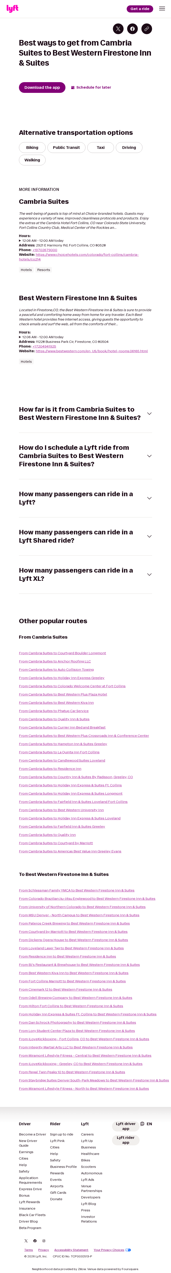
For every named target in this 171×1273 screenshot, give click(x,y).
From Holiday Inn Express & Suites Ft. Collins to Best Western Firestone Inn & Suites (88, 1014)
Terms (28, 1250)
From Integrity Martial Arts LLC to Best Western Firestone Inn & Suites (76, 1047)
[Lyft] (12, 9)
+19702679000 (44, 250)
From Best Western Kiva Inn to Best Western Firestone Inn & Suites (73, 973)
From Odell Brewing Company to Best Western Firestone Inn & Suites (75, 997)
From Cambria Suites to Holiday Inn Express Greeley (61, 677)
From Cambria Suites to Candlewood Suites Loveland (62, 760)
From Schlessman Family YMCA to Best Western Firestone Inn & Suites (76, 890)
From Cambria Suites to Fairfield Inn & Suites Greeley (62, 826)
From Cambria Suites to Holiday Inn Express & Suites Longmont (70, 793)
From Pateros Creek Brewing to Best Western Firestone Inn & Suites (74, 923)
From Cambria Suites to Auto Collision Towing (56, 669)
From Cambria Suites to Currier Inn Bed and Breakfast (62, 727)
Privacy (43, 1250)
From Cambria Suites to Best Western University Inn (61, 810)
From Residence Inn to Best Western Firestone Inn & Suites (67, 956)
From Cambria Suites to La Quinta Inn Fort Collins (59, 752)
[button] (162, 8)
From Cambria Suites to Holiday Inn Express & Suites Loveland (69, 818)
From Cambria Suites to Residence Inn (50, 768)
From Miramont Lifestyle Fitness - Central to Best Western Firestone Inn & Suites (85, 1055)
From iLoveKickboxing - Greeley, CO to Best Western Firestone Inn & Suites (80, 1063)
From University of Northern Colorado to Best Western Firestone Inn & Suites (82, 906)
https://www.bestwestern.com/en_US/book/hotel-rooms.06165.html (92, 351)
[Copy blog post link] (146, 28)
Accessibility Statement (71, 1250)
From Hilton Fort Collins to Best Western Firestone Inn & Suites (71, 1006)
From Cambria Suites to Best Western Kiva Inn (56, 702)
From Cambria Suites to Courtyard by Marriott (56, 843)
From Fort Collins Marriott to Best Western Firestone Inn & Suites (72, 981)
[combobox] (146, 1124)
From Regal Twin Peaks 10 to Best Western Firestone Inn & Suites (72, 1072)
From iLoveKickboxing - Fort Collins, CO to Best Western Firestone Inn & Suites (84, 1039)
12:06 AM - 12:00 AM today (43, 240)
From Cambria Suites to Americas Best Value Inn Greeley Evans (70, 851)
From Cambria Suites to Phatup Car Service (54, 710)
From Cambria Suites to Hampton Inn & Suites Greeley (63, 744)
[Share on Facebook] (132, 28)
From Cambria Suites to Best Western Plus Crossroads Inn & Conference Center (84, 735)
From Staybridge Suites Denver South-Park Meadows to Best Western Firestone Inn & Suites (94, 1080)
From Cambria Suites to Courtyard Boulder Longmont (62, 653)
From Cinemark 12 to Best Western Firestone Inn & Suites (65, 989)
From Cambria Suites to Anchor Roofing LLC (55, 661)
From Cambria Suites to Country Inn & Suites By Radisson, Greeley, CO (76, 777)
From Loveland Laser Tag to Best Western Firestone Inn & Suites (71, 948)
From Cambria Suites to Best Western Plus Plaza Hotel (63, 694)
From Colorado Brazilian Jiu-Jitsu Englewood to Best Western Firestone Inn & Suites (87, 898)
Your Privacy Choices (109, 1250)
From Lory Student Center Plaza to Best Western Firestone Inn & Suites (77, 1030)
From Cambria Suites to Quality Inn (47, 834)
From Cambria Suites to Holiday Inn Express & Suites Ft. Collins (70, 785)
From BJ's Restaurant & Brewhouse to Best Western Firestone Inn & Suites (79, 964)
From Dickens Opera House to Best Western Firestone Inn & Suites (73, 940)
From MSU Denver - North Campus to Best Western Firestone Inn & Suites (79, 915)
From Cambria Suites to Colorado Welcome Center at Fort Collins (72, 686)
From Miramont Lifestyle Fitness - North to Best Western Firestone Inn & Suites (84, 1088)
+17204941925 (44, 346)
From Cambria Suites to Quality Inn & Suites (54, 719)
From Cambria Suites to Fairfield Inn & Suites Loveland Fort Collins (73, 801)
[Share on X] (118, 28)
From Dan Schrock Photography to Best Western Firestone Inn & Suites (77, 1022)
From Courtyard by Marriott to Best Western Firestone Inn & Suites (73, 931)
